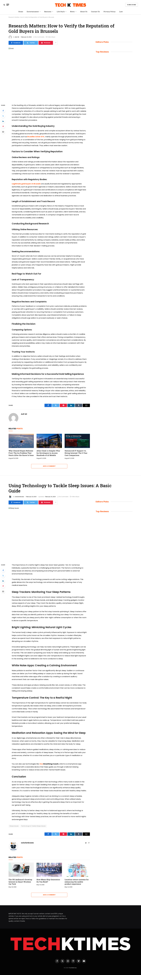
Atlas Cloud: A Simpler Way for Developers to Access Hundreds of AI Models (48, 453)
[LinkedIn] (3, 121)
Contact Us (95, 12)
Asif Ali (17, 37)
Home (20, 12)
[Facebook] (3, 111)
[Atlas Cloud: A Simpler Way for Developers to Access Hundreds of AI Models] (49, 441)
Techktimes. (73, 968)
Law (121, 12)
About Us (83, 12)
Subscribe (131, 5)
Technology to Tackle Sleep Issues (33, 826)
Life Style (61, 12)
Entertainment (33, 12)
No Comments (39, 37)
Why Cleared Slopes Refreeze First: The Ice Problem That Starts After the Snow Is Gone (21, 453)
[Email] (3, 132)
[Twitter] (3, 116)
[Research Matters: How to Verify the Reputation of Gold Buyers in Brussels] (49, 74)
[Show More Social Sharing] (55, 43)
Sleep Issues (14, 826)
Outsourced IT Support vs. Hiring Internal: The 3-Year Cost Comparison (76, 453)
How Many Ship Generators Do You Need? (48, 880)
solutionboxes (19, 497)
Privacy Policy (110, 12)
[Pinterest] (3, 126)
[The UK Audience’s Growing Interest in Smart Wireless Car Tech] (21, 870)
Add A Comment (49, 466)
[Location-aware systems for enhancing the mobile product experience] (77, 870)
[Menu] (7, 4)
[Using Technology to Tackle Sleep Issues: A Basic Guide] (49, 533)
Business (47, 12)
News (72, 12)
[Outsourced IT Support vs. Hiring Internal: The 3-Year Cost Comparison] (77, 441)
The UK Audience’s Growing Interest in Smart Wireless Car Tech (20, 881)
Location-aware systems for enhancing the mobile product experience (77, 881)
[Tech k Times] (70, 4)
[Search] (4, 4)
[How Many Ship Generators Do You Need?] (49, 870)
